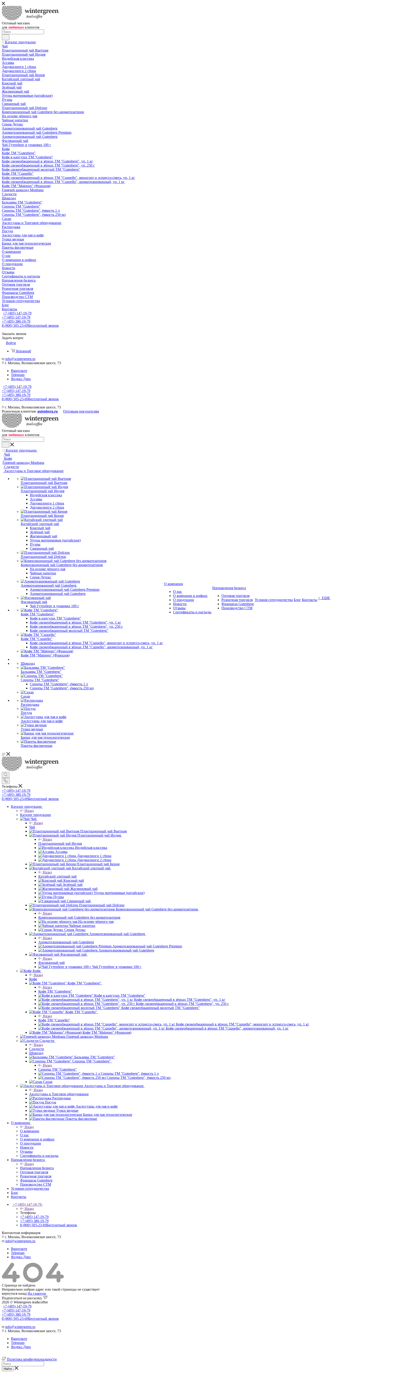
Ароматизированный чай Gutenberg (66, 942)
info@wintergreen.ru (20, 359)
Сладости (36, 1049)
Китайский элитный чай (57, 876)
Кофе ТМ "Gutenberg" (55, 991)
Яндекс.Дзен (21, 379)
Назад (29, 811)
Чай (32, 827)
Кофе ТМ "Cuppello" (54, 1020)
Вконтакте (19, 371)
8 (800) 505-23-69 (30, 325)
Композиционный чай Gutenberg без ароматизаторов (79, 917)
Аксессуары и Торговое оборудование (59, 1094)
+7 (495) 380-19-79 (16, 321)
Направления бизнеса (37, 1168)
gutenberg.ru (47, 411)
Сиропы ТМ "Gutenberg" (57, 1069)
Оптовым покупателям (81, 411)
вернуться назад (14, 1293)
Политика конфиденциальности (32, 1359)
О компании (29, 1131)
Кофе (33, 979)
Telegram (17, 375)
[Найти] (5, 37)
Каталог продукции (35, 815)
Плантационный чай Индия (60, 843)
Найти (8, 1368)
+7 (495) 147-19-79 (17, 313)
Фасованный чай (51, 963)
